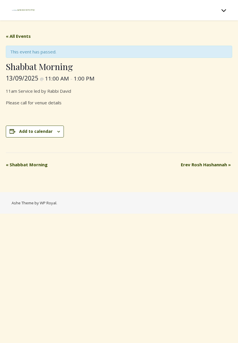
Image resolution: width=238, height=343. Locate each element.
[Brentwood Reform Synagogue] (23, 10)
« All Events (18, 36)
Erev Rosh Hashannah (206, 164)
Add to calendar (36, 131)
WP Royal (48, 203)
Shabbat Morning (27, 164)
